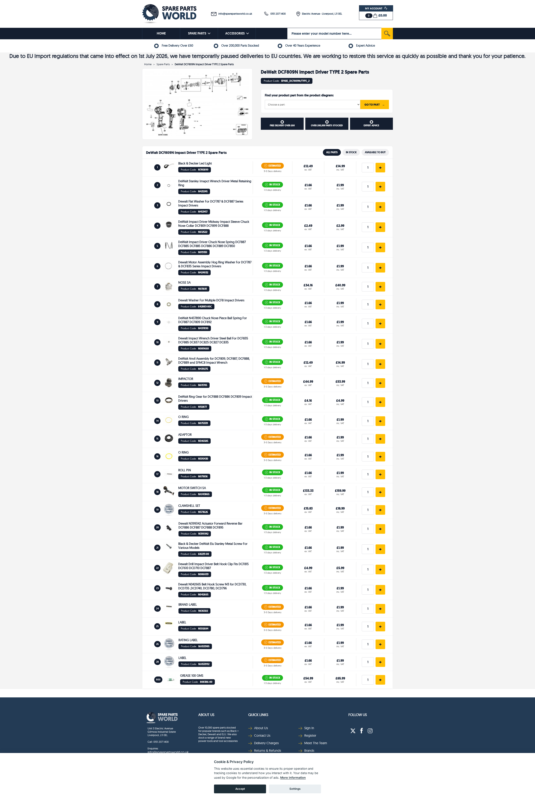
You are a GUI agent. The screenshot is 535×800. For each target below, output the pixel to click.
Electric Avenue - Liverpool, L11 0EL (321, 13)
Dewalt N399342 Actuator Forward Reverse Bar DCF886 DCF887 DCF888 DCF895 (210, 525)
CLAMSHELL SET (189, 506)
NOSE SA (184, 282)
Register (310, 735)
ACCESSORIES (235, 33)
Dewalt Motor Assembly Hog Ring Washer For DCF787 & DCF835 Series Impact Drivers (214, 264)
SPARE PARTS (197, 33)
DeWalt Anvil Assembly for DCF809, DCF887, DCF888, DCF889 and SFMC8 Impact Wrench (214, 360)
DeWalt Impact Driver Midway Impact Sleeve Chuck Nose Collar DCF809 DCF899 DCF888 (213, 224)
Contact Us (262, 735)
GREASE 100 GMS (191, 676)
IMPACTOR (185, 379)
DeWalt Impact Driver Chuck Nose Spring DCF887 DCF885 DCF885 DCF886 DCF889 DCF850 (212, 244)
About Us (206, 714)
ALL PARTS (332, 152)
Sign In (309, 728)
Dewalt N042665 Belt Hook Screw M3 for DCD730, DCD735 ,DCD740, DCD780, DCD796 (212, 586)
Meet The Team (315, 743)
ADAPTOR (185, 435)
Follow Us (357, 714)
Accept (240, 788)
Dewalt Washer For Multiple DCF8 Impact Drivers (211, 300)
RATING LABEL (188, 640)
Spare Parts (163, 64)
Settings (295, 788)
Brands (309, 750)
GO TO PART (374, 104)
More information (293, 777)
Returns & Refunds (267, 750)
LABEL (182, 622)
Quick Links (258, 714)
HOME (161, 33)
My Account (374, 8)
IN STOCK (351, 152)
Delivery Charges (266, 743)
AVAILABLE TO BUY (375, 152)
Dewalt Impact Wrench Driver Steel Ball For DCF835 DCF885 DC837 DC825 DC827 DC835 (213, 340)
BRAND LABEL (187, 604)
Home (148, 64)
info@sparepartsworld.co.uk (234, 13)
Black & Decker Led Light (195, 163)
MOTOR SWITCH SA (192, 488)
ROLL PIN (184, 470)
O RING (183, 417)
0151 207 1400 (277, 13)
